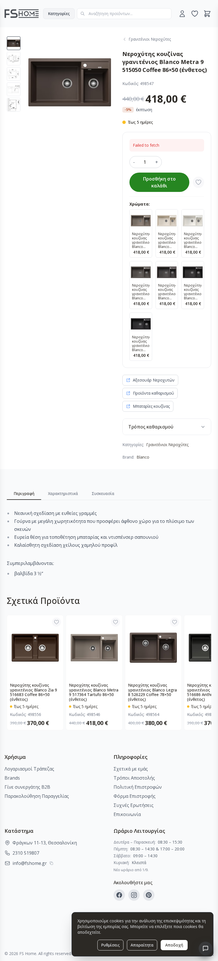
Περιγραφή (24, 493)
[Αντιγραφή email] (51, 863)
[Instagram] (134, 895)
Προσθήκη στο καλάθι (159, 182)
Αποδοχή (174, 945)
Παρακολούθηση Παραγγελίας (37, 796)
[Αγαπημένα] (194, 13)
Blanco (143, 457)
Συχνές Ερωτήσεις (134, 805)
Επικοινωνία (127, 814)
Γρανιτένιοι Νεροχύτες (167, 444)
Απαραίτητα (142, 945)
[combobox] (124, 13)
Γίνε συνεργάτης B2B (27, 787)
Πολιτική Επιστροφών (138, 787)
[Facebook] (119, 895)
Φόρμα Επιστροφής (135, 796)
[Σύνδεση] (182, 13)
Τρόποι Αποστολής (134, 778)
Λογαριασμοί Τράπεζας (29, 769)
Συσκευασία (103, 493)
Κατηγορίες (59, 13)
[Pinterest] (148, 895)
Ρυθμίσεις (110, 945)
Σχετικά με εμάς (131, 769)
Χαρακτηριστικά (63, 493)
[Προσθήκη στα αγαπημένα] (198, 182)
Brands (12, 778)
